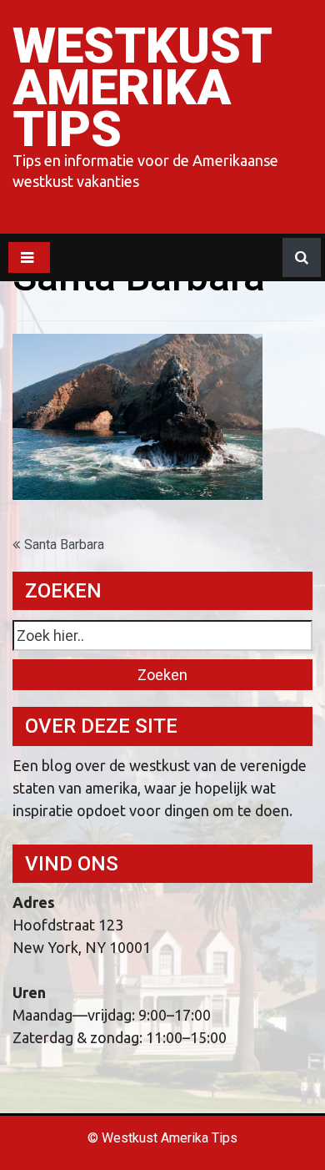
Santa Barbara (64, 544)
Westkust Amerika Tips (141, 87)
